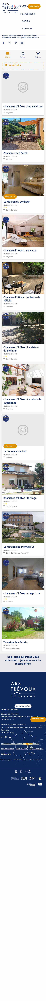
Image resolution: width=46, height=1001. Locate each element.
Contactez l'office (23, 706)
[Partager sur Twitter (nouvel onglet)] (9, 43)
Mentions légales (6, 760)
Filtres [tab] (38, 57)
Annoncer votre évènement (13, 744)
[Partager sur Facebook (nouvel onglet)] (3, 43)
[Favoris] (25, 6)
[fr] (14, 6)
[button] (20, 6)
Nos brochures (7, 749)
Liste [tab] (7, 57)
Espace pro (6, 754)
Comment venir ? (38, 719)
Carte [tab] (22, 57)
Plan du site (18, 760)
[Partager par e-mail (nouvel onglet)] (22, 43)
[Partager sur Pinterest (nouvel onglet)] (16, 43)
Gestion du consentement (33, 760)
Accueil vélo (21, 749)
